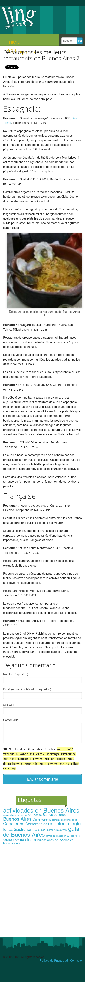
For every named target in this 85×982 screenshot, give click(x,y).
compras (46, 819)
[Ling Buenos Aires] (18, 28)
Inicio (13, 41)
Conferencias (36, 823)
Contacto (76, 960)
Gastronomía (25, 829)
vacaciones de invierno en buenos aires (38, 841)
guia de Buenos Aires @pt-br (52, 829)
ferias (8, 829)
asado (38, 815)
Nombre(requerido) (15, 674)
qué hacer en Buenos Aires (66, 835)
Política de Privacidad (54, 960)
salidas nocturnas (14, 840)
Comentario (10, 720)
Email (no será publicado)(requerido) (27, 689)
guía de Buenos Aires (41, 831)
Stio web (8, 705)
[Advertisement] (42, 893)
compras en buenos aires (64, 819)
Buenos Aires (17, 818)
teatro (32, 839)
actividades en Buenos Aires (41, 810)
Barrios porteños (54, 814)
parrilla (49, 835)
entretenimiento (64, 823)
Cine (36, 819)
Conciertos (14, 823)
